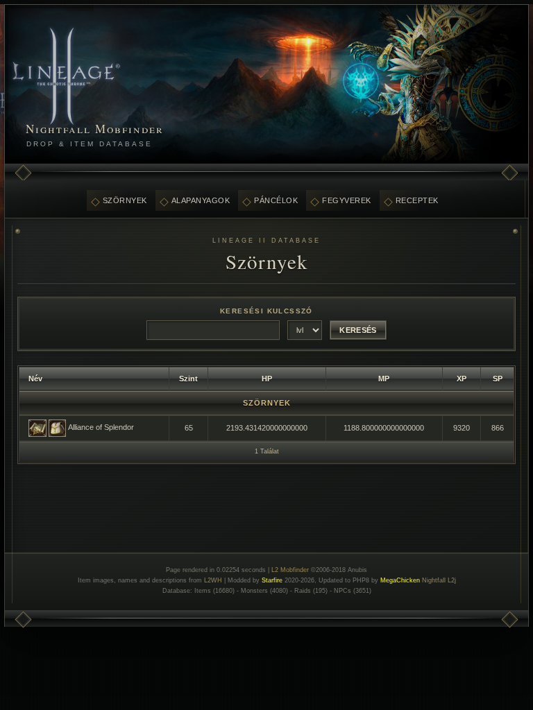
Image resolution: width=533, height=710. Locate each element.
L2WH (213, 580)
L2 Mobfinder (290, 569)
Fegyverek (346, 200)
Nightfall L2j (439, 580)
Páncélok (276, 200)
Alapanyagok (200, 200)
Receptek (417, 200)
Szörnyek (125, 200)
